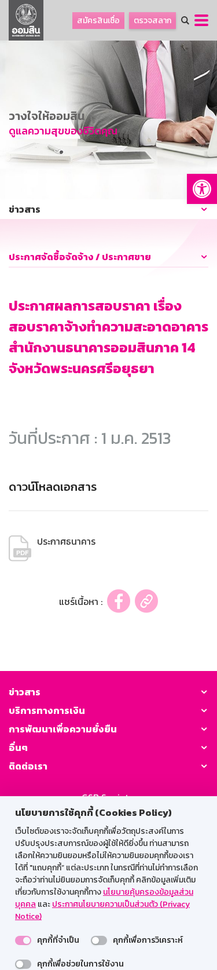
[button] (202, 189)
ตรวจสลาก (152, 20)
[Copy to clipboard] (146, 601)
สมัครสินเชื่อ (98, 20)
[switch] (23, 940)
